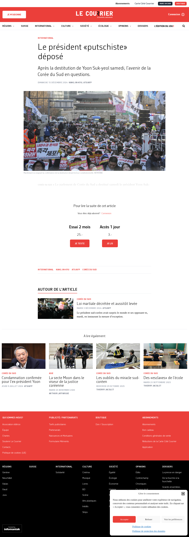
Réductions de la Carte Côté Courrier (159, 441)
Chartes (6, 436)
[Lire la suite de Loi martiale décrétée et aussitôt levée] (55, 310)
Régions (7, 467)
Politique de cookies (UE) (14, 453)
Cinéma (86, 472)
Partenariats (54, 430)
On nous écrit (142, 489)
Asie (51, 373)
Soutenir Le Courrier (11, 441)
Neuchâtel (7, 478)
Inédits (85, 506)
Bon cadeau (148, 430)
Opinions (141, 467)
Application (147, 447)
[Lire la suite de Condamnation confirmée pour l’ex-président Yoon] (23, 356)
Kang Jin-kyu (62, 270)
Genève (6, 472)
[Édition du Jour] (164, 24)
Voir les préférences (173, 519)
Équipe (5, 430)
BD (83, 489)
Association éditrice (11, 424)
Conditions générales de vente (156, 436)
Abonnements (148, 424)
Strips (85, 512)
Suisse (32, 467)
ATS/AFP (76, 270)
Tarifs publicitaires (57, 424)
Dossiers (167, 467)
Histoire (112, 489)
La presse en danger (172, 472)
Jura (4, 495)
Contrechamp (142, 478)
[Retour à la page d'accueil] (94, 14)
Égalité (112, 472)
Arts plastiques (89, 501)
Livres (85, 484)
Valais (5, 484)
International (46, 38)
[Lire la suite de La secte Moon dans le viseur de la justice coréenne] (71, 356)
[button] (183, 493)
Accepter (124, 519)
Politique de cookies (141, 526)
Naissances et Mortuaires (61, 436)
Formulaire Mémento (59, 441)
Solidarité (60, 472)
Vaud (4, 489)
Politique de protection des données (148, 531)
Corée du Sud (89, 270)
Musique (86, 478)
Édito (138, 472)
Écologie (113, 478)
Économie (113, 484)
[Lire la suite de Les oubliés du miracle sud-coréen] (118, 356)
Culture (87, 467)
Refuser (148, 519)
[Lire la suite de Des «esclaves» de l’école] (165, 356)
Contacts (6, 447)
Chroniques (141, 484)
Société (113, 467)
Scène (85, 495)
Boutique (101, 418)
